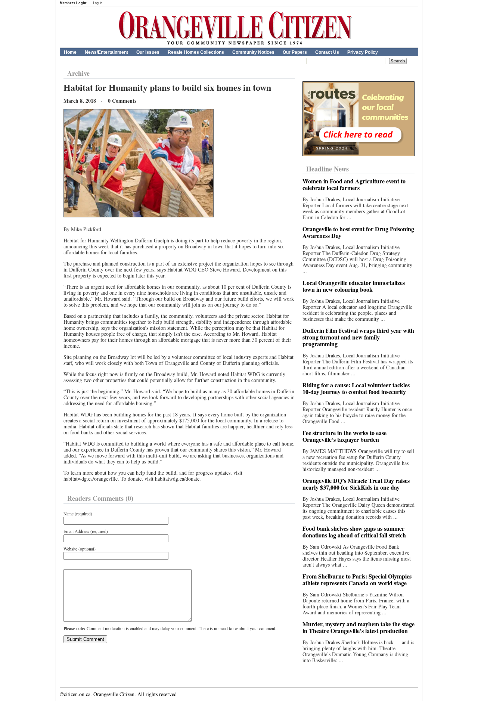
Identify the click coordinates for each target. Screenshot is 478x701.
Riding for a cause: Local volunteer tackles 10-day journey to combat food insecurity (356, 388)
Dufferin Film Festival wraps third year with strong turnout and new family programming (358, 337)
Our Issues (147, 52)
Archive (78, 73)
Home (70, 52)
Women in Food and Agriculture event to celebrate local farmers (354, 184)
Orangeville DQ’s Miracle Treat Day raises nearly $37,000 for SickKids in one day (356, 483)
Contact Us (327, 52)
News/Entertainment (106, 52)
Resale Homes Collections (196, 52)
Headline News (327, 169)
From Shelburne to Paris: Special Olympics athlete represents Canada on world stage (357, 579)
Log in (97, 3)
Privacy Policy (362, 52)
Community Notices (253, 52)
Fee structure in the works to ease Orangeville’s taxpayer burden (344, 436)
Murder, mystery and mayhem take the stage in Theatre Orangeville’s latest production (358, 627)
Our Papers (295, 52)
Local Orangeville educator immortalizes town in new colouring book (353, 286)
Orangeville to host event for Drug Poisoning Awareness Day (358, 232)
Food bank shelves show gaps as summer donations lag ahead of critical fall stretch (354, 531)
